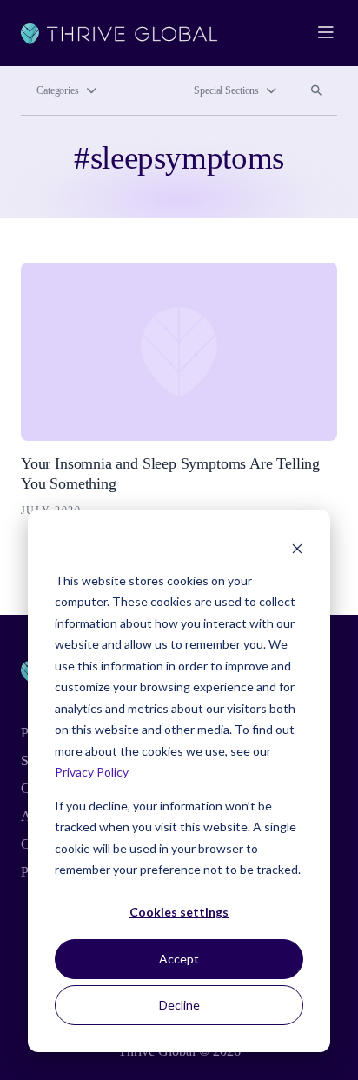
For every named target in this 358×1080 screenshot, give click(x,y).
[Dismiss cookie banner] (297, 547)
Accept (179, 958)
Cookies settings (179, 911)
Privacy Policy (92, 771)
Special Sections (226, 90)
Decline (179, 1004)
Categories (57, 90)
